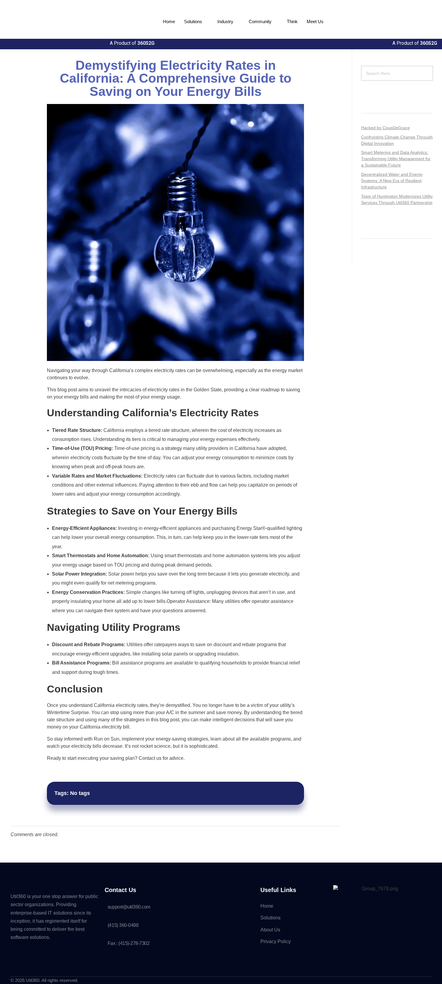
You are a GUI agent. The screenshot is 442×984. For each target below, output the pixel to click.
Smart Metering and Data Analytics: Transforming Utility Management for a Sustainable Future (396, 158)
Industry (225, 21)
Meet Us (315, 21)
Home (169, 21)
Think (292, 21)
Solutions (193, 21)
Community (260, 21)
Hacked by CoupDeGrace (385, 127)
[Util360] (63, 21)
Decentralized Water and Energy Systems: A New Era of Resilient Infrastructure (392, 180)
